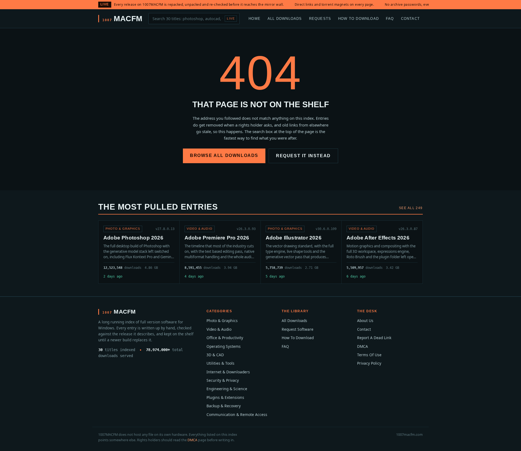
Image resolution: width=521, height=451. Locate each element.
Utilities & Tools (220, 363)
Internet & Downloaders (228, 371)
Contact (410, 18)
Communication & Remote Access (237, 414)
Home (254, 18)
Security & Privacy (223, 380)
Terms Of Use (369, 354)
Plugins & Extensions (225, 397)
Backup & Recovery (224, 405)
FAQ (390, 18)
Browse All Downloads (224, 155)
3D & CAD (215, 354)
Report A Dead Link (374, 337)
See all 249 (411, 208)
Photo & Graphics (222, 320)
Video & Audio (219, 329)
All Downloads (285, 18)
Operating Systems (224, 346)
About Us (365, 320)
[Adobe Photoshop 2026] (139, 252)
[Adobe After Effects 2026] (382, 252)
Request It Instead (303, 155)
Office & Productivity (225, 337)
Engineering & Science (227, 388)
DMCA (362, 346)
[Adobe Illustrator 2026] (301, 252)
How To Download (358, 18)
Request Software (297, 329)
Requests (320, 18)
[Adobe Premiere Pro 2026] (220, 252)
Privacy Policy (369, 363)
